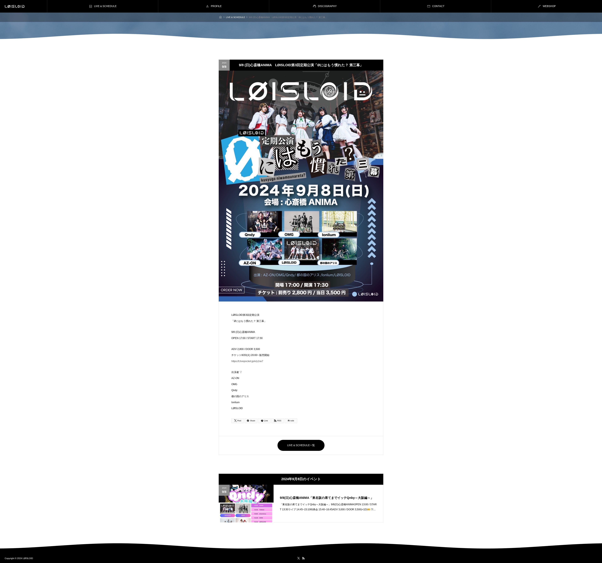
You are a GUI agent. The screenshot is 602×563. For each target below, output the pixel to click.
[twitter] (298, 558)
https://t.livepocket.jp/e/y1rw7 (247, 361)
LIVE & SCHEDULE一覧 (301, 445)
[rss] (303, 558)
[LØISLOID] (15, 6)
